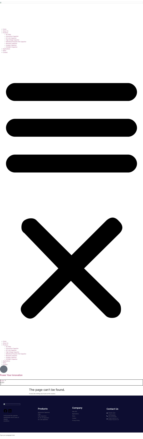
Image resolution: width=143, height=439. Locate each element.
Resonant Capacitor (11, 43)
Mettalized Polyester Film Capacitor (16, 41)
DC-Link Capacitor (11, 38)
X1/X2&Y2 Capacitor (11, 47)
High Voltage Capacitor (12, 40)
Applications (6, 49)
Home (4, 29)
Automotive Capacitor (12, 36)
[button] (71, 196)
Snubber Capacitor (11, 45)
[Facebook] (5, 411)
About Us (5, 31)
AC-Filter (8, 34)
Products (5, 32)
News (4, 50)
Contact (5, 52)
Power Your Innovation (11, 375)
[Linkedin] (10, 411)
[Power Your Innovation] (3, 369)
